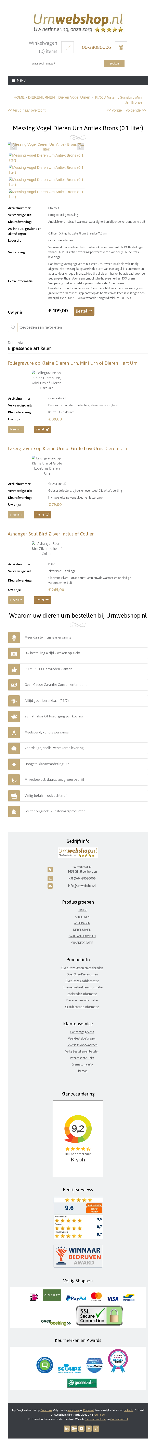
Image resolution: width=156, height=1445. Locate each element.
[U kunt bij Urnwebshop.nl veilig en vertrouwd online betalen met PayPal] (76, 1300)
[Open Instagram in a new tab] (74, 1429)
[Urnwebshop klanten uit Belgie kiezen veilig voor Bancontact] (128, 1300)
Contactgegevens (82, 1032)
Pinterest (88, 1410)
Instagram (74, 1410)
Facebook (46, 1410)
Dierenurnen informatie (82, 1000)
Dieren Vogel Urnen (74, 97)
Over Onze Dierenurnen (82, 974)
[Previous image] (13, 146)
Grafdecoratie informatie (82, 1007)
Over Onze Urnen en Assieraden (82, 968)
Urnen (82, 910)
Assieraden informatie (82, 994)
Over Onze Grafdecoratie (82, 981)
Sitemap (82, 1071)
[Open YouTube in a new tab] (81, 1429)
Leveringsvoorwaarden (82, 1045)
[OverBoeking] (56, 1325)
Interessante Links (82, 1058)
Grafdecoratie (82, 943)
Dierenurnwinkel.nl (95, 1419)
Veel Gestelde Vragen (82, 1038)
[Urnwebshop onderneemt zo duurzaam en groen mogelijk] (82, 1387)
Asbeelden (82, 917)
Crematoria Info (82, 1064)
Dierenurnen (82, 930)
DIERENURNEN (41, 97)
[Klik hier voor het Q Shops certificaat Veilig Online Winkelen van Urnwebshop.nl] (44, 1372)
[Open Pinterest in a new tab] (96, 1429)
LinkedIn (128, 1410)
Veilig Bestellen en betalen (82, 1051)
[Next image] (80, 146)
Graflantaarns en (82, 936)
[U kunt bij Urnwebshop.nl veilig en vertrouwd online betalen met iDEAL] (34, 1300)
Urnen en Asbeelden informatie (82, 987)
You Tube (99, 1414)
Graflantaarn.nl (119, 1419)
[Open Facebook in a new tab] (89, 1429)
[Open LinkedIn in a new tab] (67, 1429)
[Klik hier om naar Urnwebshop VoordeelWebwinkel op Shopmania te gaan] (94, 1372)
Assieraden (82, 923)
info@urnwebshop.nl (82, 886)
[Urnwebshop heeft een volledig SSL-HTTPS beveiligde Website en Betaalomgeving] (99, 1325)
